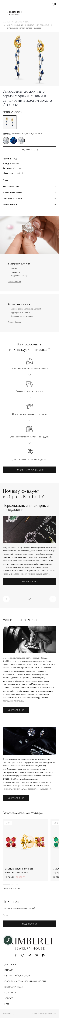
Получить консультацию (29, 469)
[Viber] (36, 956)
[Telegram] (29, 956)
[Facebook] (15, 956)
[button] (6, 599)
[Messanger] (43, 956)
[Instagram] (22, 956)
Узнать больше (14, 281)
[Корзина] (53, 4)
